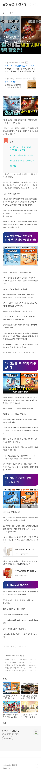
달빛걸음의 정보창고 (16, 4)
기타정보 (8, 656)
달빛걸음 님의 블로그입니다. (11, 734)
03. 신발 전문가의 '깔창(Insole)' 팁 (22, 160)
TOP (36, 766)
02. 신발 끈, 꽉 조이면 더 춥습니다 (21, 155)
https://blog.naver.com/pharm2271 (18, 78)
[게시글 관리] (13, 646)
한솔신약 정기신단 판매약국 (14, 81)
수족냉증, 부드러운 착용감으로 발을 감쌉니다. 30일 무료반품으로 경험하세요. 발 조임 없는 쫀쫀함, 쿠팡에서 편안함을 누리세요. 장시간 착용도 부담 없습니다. (20, 69)
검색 (31, 4)
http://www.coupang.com (14, 62)
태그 (11, 12)
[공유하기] (11, 646)
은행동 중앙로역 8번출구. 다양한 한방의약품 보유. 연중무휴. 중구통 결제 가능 (13, 85)
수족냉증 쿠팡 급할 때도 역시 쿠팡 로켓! (20, 65)
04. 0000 (13, 166)
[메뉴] (36, 4)
